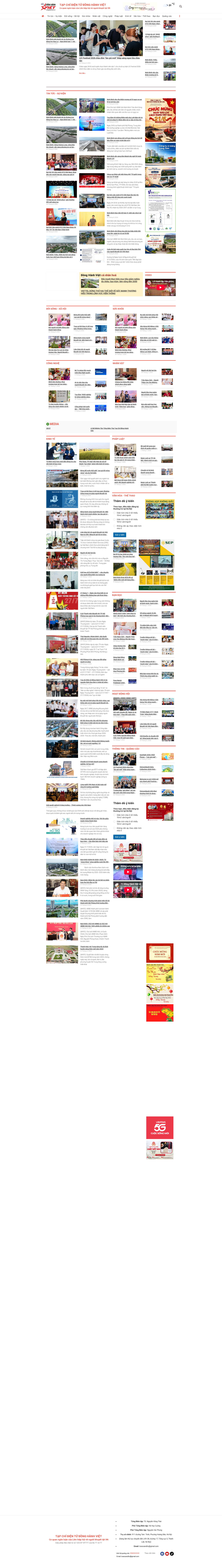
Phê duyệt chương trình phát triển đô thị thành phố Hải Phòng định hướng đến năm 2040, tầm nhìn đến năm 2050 (95, 903)
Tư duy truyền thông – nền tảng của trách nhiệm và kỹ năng (58, 406)
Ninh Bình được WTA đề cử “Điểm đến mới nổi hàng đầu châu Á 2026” (123, 580)
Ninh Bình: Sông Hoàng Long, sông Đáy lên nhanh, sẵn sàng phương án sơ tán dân (60, 69)
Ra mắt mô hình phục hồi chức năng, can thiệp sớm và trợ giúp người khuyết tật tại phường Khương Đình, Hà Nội (95, 703)
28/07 (48, 428)
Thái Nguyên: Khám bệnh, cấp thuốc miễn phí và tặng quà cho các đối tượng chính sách (94, 639)
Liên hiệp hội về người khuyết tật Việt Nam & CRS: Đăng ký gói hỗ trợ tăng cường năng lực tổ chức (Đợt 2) (94, 534)
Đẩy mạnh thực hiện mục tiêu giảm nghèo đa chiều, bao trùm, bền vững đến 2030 (120, 280)
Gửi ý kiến (119, 535)
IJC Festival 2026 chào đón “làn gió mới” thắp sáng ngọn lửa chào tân (123, 769)
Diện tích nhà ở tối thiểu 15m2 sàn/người (127, 514)
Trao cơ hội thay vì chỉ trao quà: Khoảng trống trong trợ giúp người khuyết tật (83, 328)
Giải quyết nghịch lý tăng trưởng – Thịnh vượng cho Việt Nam (68, 805)
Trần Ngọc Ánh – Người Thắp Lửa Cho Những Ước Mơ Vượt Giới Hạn (149, 382)
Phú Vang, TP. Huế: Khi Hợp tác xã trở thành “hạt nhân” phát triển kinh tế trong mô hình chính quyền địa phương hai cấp (94, 464)
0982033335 (134, 1553)
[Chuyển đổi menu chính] (179, 16)
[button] (180, 7)
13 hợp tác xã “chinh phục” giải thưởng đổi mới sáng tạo (153, 36)
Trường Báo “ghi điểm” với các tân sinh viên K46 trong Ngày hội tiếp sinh (124, 792)
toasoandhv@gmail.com (130, 1556)
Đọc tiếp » (82, 73)
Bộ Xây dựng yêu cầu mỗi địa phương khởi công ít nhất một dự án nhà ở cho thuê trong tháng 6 (94, 723)
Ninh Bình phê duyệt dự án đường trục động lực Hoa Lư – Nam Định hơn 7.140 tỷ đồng (61, 41)
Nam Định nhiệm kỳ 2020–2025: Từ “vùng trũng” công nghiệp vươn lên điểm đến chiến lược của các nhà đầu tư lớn (95, 862)
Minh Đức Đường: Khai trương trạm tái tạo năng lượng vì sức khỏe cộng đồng (59, 384)
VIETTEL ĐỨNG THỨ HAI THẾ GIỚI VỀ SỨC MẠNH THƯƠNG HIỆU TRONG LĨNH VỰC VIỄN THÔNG (108, 292)
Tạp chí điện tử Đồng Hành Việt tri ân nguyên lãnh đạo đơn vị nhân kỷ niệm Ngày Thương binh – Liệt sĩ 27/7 (94, 682)
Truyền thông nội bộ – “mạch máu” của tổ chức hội (149, 639)
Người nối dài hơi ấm (148, 370)
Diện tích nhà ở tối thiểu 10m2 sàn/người (127, 520)
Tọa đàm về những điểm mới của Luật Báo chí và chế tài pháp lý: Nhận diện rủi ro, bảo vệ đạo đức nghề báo (125, 120)
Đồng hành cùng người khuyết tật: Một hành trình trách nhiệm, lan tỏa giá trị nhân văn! (94, 514)
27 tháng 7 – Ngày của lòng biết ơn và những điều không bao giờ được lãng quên (94, 595)
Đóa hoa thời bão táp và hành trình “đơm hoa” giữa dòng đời (125, 406)
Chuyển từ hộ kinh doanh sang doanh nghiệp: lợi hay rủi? (148, 472)
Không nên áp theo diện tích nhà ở (129, 527)
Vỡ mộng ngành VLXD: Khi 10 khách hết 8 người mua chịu (149, 615)
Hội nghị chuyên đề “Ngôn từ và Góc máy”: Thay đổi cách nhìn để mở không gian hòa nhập (124, 714)
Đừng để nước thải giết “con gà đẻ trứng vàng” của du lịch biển (82, 317)
